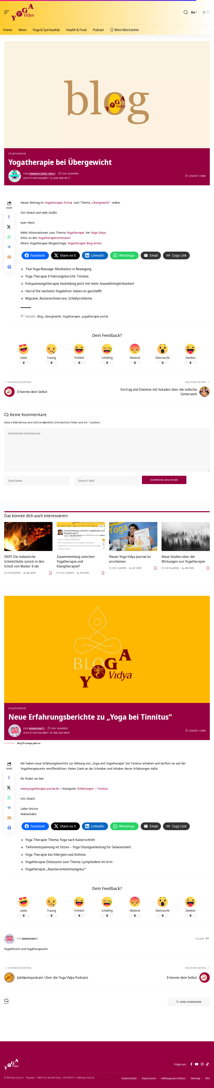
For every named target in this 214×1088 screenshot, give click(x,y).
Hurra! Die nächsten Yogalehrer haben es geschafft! (63, 291)
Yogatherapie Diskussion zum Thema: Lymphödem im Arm (68, 862)
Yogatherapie (17, 153)
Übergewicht (53, 316)
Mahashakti (37, 728)
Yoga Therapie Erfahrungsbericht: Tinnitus (57, 276)
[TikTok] (207, 1064)
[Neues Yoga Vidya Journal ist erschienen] (133, 536)
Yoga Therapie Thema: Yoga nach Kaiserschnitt (60, 839)
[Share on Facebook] (9, 217)
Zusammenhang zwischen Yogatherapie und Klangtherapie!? (76, 561)
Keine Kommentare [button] (190, 1001)
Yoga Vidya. (98, 232)
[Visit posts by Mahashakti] (14, 730)
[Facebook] (191, 1064)
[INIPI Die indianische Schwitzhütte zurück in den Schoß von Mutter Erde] (28, 536)
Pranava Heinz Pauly (42, 173)
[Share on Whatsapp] (9, 237)
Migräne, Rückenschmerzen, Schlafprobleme (58, 298)
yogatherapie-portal (95, 316)
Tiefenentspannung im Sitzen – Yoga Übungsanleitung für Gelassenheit (78, 847)
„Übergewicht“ (100, 202)
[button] (7, 12)
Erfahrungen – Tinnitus (92, 788)
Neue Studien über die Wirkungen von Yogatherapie (183, 559)
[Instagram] (202, 1064)
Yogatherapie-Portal (58, 202)
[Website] (207, 939)
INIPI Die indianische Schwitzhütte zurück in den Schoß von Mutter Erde (24, 561)
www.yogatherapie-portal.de (39, 788)
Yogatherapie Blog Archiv (85, 243)
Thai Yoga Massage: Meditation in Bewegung (58, 269)
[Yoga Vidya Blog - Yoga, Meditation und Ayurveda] (22, 12)
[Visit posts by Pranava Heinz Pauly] (14, 176)
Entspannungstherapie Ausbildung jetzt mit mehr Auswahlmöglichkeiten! (79, 283)
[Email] (9, 257)
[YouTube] (196, 1064)
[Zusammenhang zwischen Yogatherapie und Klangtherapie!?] (81, 536)
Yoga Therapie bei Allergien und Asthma (55, 854)
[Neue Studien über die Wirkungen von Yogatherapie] (186, 536)
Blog (40, 316)
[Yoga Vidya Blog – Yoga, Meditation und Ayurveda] (11, 1064)
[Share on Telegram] (9, 247)
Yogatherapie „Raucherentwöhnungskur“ (55, 869)
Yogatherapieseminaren (54, 238)
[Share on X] (9, 227)
